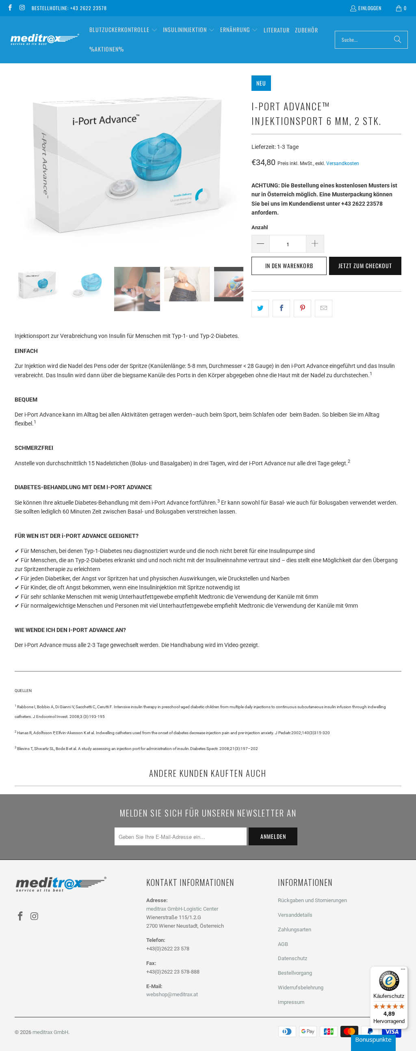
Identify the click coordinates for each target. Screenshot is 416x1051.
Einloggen (369, 7)
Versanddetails (295, 915)
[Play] (129, 165)
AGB (283, 944)
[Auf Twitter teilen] (260, 308)
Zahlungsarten (294, 929)
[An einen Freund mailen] (323, 308)
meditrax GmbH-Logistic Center (182, 909)
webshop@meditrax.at (172, 994)
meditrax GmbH (50, 1032)
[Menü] (403, 971)
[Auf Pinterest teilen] (302, 308)
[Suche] (398, 40)
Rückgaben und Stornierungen (312, 900)
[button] (123, 30)
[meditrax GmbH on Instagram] (21, 7)
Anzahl (259, 227)
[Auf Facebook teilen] (281, 308)
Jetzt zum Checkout (365, 265)
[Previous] (20, 165)
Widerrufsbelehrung (300, 987)
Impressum (291, 1002)
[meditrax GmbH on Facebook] (9, 7)
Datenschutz (292, 958)
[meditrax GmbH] (44, 39)
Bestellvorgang (295, 973)
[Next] (237, 165)
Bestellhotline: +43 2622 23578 (69, 7)
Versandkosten (342, 163)
